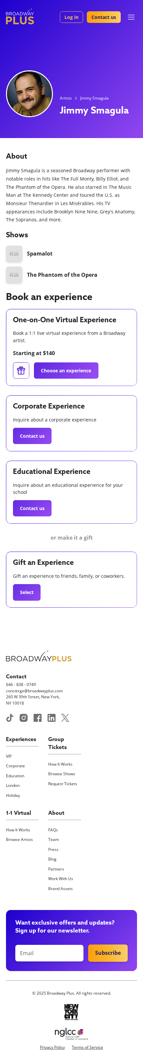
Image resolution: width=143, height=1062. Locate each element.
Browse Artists (19, 839)
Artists (66, 98)
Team (53, 839)
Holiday (13, 795)
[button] (131, 17)
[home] (20, 16)
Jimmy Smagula (94, 98)
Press (53, 849)
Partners (56, 869)
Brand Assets (60, 888)
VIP (9, 756)
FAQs (53, 830)
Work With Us (60, 878)
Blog (52, 859)
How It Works (60, 764)
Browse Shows (61, 774)
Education (15, 776)
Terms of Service (87, 1047)
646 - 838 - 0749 (21, 684)
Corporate (15, 766)
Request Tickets (62, 784)
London (13, 785)
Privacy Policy (52, 1047)
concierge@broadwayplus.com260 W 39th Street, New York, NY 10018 (34, 697)
